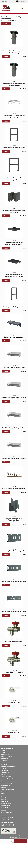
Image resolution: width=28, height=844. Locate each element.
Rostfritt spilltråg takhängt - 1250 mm (14, 488)
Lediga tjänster (6, 803)
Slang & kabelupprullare (7, 789)
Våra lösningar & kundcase (8, 766)
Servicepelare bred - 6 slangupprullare (14, 179)
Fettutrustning (4, 774)
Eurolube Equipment (6, 17)
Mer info (6, 56)
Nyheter (3, 750)
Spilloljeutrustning (6, 777)
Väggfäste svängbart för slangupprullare (14, 520)
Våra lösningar (5, 754)
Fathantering (4, 791)
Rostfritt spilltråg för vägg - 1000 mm (14, 398)
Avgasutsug (4, 793)
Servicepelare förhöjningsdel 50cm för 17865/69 (14, 211)
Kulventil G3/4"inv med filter (14, 672)
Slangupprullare (5, 18)
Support (3, 799)
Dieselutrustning (5, 785)
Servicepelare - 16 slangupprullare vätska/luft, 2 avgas (14, 84)
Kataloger (4, 797)
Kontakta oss (20, 841)
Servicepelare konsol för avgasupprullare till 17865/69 (14, 275)
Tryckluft (3, 787)
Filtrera (7, 24)
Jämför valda (22, 1)
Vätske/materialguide (6, 756)
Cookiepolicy (5, 807)
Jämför (24, 56)
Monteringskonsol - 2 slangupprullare (14, 551)
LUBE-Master (4, 770)
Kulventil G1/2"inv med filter (14, 642)
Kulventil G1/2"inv (14, 702)
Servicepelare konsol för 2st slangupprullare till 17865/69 (14, 243)
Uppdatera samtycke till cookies (14, 837)
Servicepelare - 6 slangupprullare (14, 148)
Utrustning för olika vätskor (8, 779)
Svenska (6, 1)
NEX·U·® (3, 768)
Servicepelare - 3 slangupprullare (14, 307)
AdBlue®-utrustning (6, 783)
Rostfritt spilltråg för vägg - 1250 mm (14, 428)
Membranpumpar (5, 781)
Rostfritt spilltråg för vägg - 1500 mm (14, 458)
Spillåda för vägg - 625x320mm (14, 337)
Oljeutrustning (17, 17)
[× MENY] (25, 8)
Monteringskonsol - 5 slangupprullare (14, 611)
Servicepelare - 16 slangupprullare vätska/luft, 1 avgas (14, 52)
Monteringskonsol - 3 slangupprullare (14, 581)
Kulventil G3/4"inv (14, 733)
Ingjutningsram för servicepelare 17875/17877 (14, 116)
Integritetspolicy (6, 805)
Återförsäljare (4, 758)
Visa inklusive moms (21, 835)
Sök (22, 8)
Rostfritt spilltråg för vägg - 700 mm (14, 367)
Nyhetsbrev (5, 801)
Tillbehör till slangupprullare (8, 20)
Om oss (3, 752)
